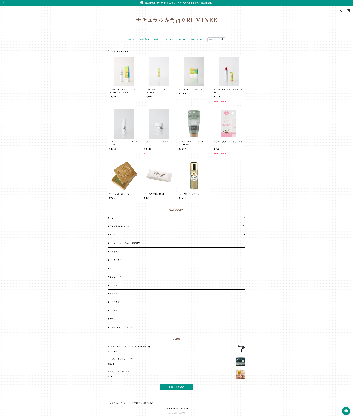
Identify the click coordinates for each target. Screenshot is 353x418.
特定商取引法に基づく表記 (142, 403)
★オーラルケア (115, 260)
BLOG (181, 39)
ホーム (131, 39)
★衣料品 (112, 319)
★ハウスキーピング (117, 285)
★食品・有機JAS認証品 (118, 226)
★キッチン (113, 294)
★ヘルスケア (114, 302)
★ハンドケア (114, 251)
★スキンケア (114, 268)
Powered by (173, 413)
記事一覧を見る (176, 387)
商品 (156, 39)
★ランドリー (114, 310)
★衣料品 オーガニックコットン (122, 327)
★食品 (111, 218)
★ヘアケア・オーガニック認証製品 (124, 243)
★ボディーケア (115, 277)
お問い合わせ (196, 39)
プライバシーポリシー (118, 403)
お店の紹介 (144, 39)
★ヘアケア (113, 235)
